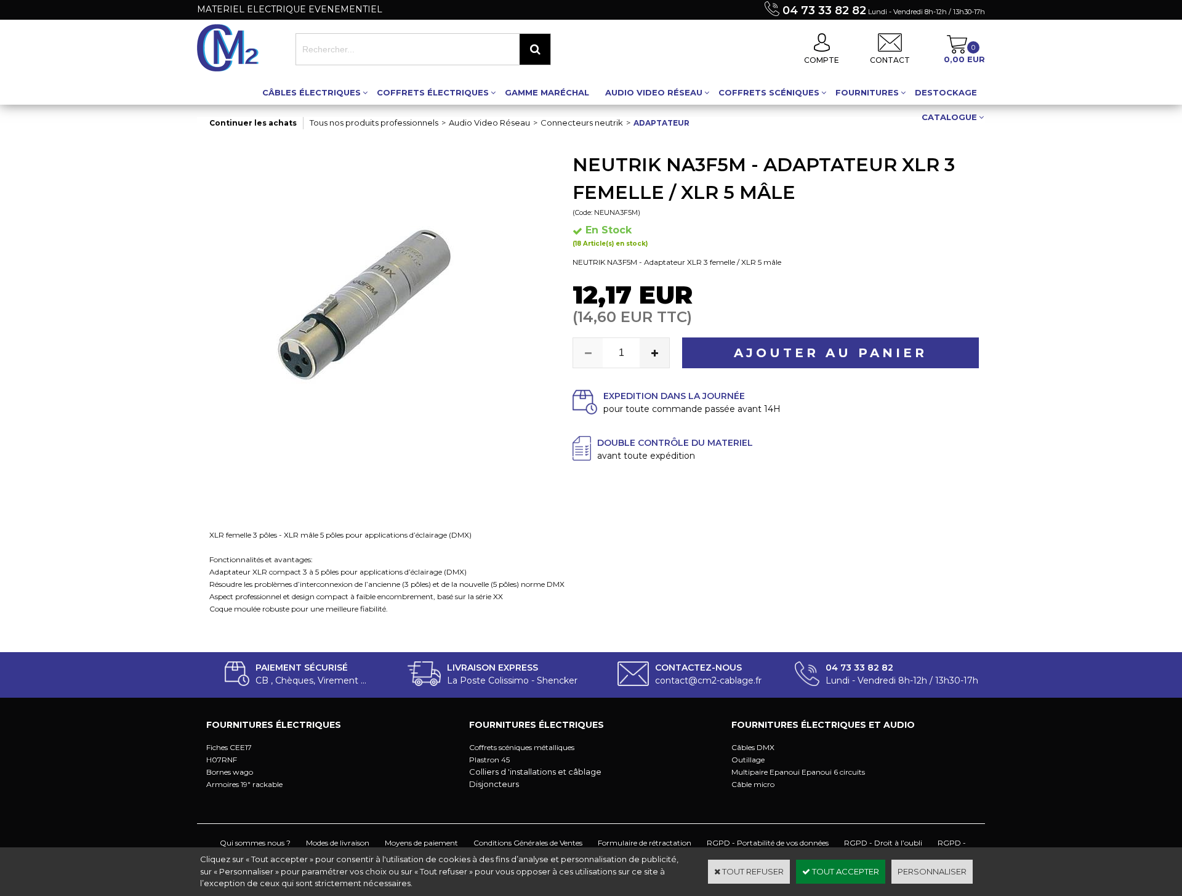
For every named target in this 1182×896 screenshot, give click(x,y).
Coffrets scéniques (768, 92)
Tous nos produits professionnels (374, 122)
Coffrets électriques (433, 92)
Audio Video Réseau (653, 92)
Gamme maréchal (547, 92)
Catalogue (949, 117)
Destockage (946, 92)
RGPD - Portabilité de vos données (768, 842)
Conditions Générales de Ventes (527, 842)
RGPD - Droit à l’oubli (883, 842)
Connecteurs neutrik (582, 122)
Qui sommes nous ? (255, 842)
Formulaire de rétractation (644, 842)
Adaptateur (661, 122)
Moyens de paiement (421, 842)
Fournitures (867, 92)
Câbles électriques (311, 92)
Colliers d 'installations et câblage (535, 772)
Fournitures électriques (273, 724)
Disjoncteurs (494, 784)
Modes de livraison (337, 842)
